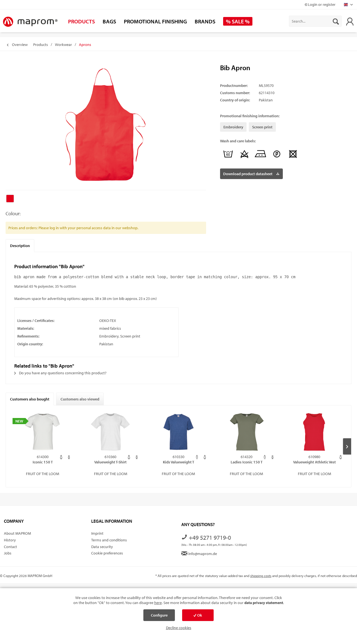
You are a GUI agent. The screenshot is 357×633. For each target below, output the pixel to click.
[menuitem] (315, 21)
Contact (10, 546)
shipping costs (260, 575)
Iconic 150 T (43, 462)
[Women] (61, 457)
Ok (199, 615)
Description (20, 245)
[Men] (197, 457)
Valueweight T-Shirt (110, 462)
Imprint (97, 533)
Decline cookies (178, 627)
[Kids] (69, 457)
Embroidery (233, 126)
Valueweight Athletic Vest (314, 462)
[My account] (350, 21)
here (158, 602)
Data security (102, 546)
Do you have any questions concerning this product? (62, 372)
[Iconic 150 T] (43, 431)
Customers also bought (29, 399)
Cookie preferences (107, 553)
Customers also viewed (80, 399)
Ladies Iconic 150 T (246, 462)
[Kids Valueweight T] (178, 431)
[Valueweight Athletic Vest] (314, 431)
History (10, 539)
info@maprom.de (202, 553)
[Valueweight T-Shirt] (111, 431)
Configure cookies (159, 617)
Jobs (7, 553)
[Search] (336, 21)
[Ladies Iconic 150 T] (246, 431)
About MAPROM (17, 533)
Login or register (321, 4)
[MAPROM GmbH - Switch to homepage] (30, 22)
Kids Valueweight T (178, 462)
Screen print (262, 126)
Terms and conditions (109, 539)
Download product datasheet (247, 173)
